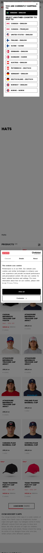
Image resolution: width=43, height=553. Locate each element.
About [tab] (35, 258)
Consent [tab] (8, 258)
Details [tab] (21, 258)
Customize (20, 298)
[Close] (36, 4)
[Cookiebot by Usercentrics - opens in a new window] (32, 253)
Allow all (21, 292)
